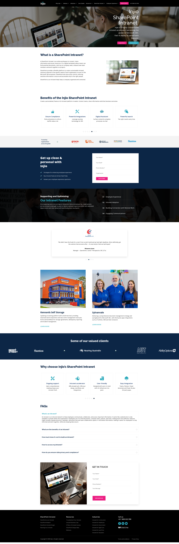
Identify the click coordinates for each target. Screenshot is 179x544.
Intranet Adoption (112, 202)
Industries (72, 3)
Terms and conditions (123, 539)
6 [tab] (94, 131)
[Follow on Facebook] (119, 523)
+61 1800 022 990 (124, 519)
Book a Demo (124, 3)
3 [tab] (88, 131)
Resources (88, 3)
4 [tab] (90, 131)
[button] (87, 259)
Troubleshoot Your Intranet (73, 520)
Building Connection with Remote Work (120, 208)
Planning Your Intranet (46, 527)
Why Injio (58, 3)
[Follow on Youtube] (126, 523)
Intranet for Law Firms (98, 530)
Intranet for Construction (99, 520)
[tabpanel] (52, 117)
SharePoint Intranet (99, 3)
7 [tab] (96, 131)
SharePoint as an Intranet (47, 520)
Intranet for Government (98, 525)
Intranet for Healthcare (98, 522)
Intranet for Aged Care (98, 527)
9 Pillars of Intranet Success (73, 525)
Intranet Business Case (72, 522)
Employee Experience (111, 3)
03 (103, 208)
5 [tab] (92, 131)
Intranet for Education (98, 532)
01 (103, 197)
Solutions (65, 3)
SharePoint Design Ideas (72, 527)
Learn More (122, 43)
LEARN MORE (44, 326)
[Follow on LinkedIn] (123, 523)
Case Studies (81, 3)
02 (103, 202)
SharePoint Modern (45, 522)
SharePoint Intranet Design (47, 525)
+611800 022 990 (134, 3)
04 (103, 213)
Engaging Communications (115, 213)
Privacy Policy (135, 539)
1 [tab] (83, 131)
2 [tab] (85, 131)
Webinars (68, 530)
